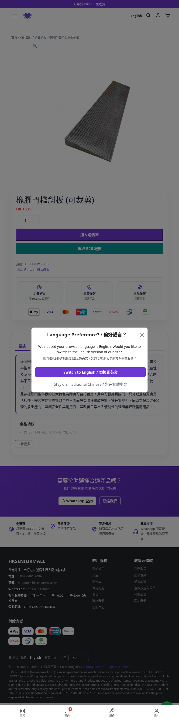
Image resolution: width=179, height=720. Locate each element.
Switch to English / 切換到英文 (90, 372)
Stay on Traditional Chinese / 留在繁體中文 (90, 384)
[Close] (142, 334)
